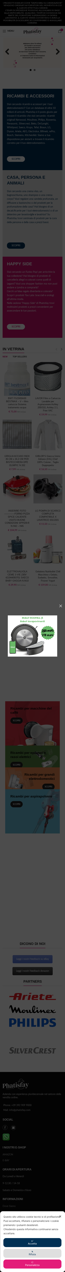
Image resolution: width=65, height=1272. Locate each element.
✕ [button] (60, 1216)
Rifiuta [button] (32, 1254)
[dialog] (32, 1241)
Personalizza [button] (32, 1265)
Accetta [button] (32, 1243)
